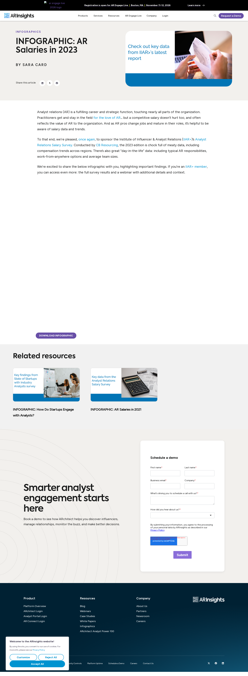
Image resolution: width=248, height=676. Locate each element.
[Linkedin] (223, 663)
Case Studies (87, 616)
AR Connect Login (34, 621)
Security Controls (73, 663)
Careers (141, 621)
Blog (82, 606)
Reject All (51, 657)
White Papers (88, 621)
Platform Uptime (95, 663)
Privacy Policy (39, 650)
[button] (42, 83)
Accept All (37, 664)
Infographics (28, 31)
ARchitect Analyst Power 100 (97, 631)
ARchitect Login (33, 611)
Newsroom (142, 616)
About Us (141, 606)
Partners (141, 611)
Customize (23, 657)
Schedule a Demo (116, 663)
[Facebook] (216, 663)
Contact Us (148, 663)
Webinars (85, 611)
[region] (37, 653)
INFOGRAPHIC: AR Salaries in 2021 (116, 409)
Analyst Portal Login (35, 616)
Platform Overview (35, 606)
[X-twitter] (209, 663)
